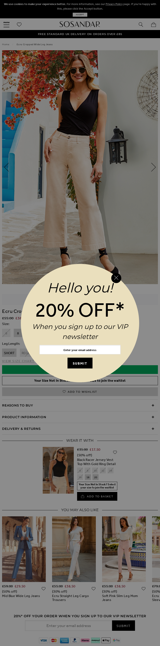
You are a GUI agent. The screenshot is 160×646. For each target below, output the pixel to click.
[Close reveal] (116, 278)
